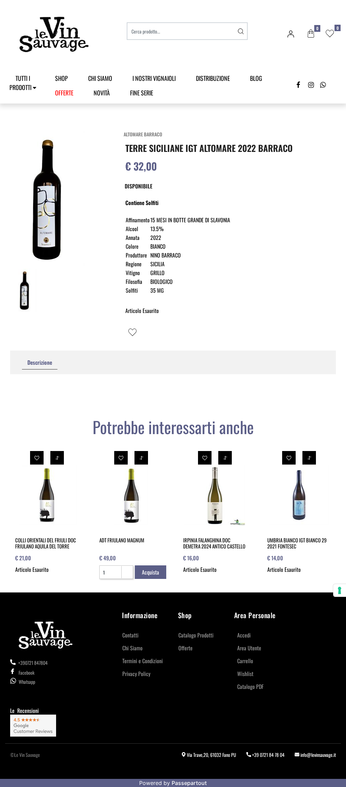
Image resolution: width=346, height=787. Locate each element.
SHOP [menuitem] (61, 78)
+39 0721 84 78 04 (268, 754)
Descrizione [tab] (39, 362)
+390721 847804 (32, 662)
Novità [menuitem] (102, 92)
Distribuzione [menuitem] (213, 78)
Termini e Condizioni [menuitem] (142, 661)
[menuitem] (64, 93)
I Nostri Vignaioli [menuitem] (154, 78)
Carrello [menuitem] (245, 661)
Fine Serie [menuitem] (141, 92)
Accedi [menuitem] (244, 635)
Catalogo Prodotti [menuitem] (196, 635)
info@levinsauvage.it (317, 754)
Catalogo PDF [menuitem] (250, 686)
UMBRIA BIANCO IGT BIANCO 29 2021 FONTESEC (297, 543)
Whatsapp (27, 681)
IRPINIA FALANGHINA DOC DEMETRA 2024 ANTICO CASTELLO (214, 543)
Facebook (26, 672)
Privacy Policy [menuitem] (136, 674)
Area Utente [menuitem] (249, 648)
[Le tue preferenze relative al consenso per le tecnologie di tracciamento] (339, 590)
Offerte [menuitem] (185, 648)
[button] (240, 31)
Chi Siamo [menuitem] (100, 78)
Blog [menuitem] (256, 78)
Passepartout (189, 783)
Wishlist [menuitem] (245, 674)
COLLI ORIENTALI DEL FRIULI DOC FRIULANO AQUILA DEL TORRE (45, 543)
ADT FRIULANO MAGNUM (121, 540)
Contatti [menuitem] (130, 635)
